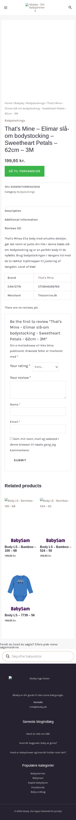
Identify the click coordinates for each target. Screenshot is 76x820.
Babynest (38, 777)
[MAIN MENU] (6, 8)
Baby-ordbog (38, 791)
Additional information (21, 219)
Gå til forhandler (24, 171)
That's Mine (46, 277)
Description (13, 211)
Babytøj (19, 103)
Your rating (20, 366)
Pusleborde (38, 787)
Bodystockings (35, 103)
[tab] (38, 211)
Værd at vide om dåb (38, 733)
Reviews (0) (13, 228)
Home (8, 103)
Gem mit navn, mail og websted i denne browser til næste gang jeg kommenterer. (34, 444)
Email (15, 422)
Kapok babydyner (38, 782)
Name (15, 404)
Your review (20, 377)
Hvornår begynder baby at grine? (38, 742)
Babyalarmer (38, 773)
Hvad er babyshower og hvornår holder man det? (38, 752)
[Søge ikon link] (70, 7)
